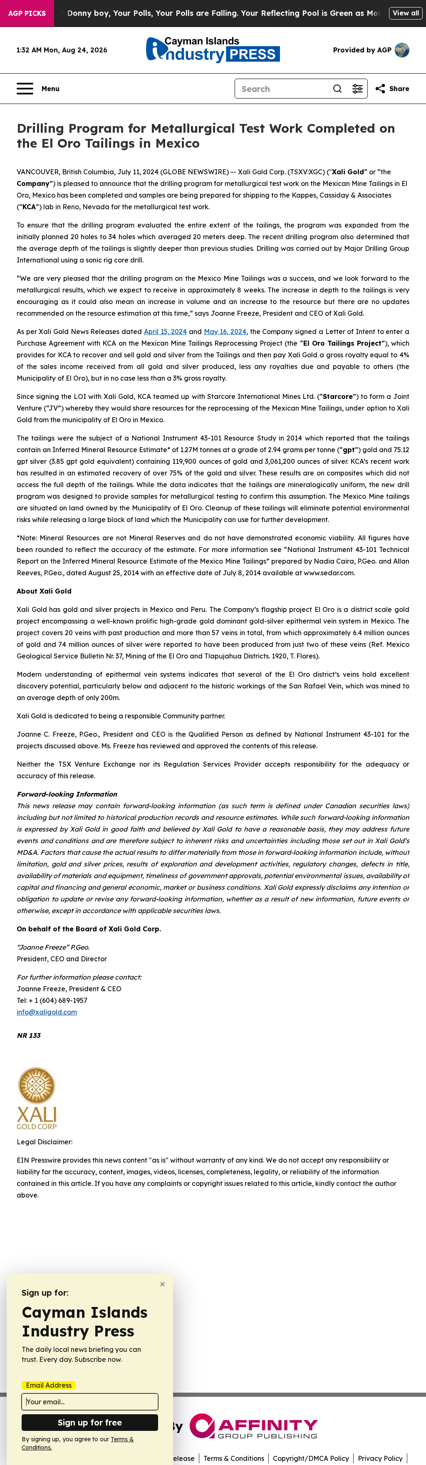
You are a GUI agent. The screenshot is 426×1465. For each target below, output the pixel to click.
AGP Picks (27, 13)
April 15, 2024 (165, 331)
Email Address (49, 1385)
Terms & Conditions (233, 1458)
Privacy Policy (380, 1458)
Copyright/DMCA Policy (311, 1458)
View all (406, 13)
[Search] (337, 88)
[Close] (162, 1284)
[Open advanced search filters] (357, 88)
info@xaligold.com (47, 1012)
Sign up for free (90, 1422)
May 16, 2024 (225, 331)
